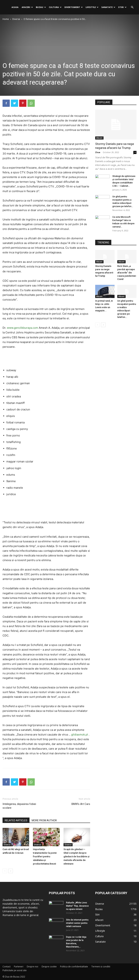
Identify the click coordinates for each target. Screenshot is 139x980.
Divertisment (72, 7)
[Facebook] (6, 103)
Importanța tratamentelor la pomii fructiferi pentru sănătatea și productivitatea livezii (44, 856)
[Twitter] (14, 103)
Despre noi (32, 966)
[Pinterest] (22, 103)
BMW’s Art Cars (80, 804)
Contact (6, 966)
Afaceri (26, 7)
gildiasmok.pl (79, 734)
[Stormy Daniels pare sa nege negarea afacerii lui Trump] (115, 125)
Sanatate (107, 7)
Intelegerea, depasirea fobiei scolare (19, 805)
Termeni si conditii (100, 966)
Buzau (39, 7)
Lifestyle (91, 7)
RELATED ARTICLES (16, 820)
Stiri (121, 7)
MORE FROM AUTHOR (44, 820)
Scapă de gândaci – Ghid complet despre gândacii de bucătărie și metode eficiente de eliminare (76, 856)
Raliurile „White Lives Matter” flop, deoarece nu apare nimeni (77, 905)
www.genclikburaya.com (22, 327)
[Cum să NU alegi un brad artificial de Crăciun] (16, 837)
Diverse (16, 19)
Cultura (54, 7)
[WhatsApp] (31, 103)
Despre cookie (49, 966)
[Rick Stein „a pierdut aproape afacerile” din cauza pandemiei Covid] (127, 256)
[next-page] (10, 871)
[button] (132, 7)
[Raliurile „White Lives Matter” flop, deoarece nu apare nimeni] (56, 906)
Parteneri (18, 966)
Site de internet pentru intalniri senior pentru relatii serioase (77, 923)
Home (6, 19)
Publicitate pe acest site (15, 970)
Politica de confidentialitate (74, 966)
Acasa (15, 7)
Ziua (97, 152)
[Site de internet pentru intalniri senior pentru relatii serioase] (56, 923)
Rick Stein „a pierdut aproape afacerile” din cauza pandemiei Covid (126, 272)
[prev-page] (5, 871)
